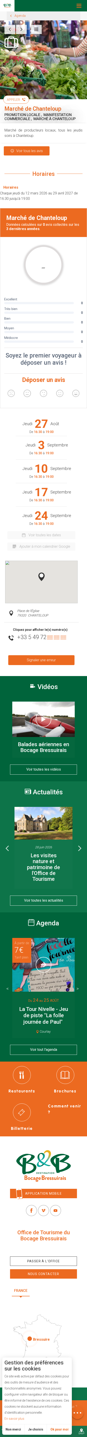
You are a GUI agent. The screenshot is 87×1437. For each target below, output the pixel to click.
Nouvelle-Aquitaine (54, 1290)
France (20, 1290)
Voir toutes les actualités (43, 900)
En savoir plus (14, 1418)
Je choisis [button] (35, 1429)
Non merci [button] (13, 1429)
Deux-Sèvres (43, 1301)
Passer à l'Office (43, 1261)
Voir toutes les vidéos (43, 769)
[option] (43, 848)
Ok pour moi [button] (59, 1429)
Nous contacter (43, 1274)
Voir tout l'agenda (43, 1049)
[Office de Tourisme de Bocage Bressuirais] (43, 1166)
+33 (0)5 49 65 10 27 (43, 1249)
